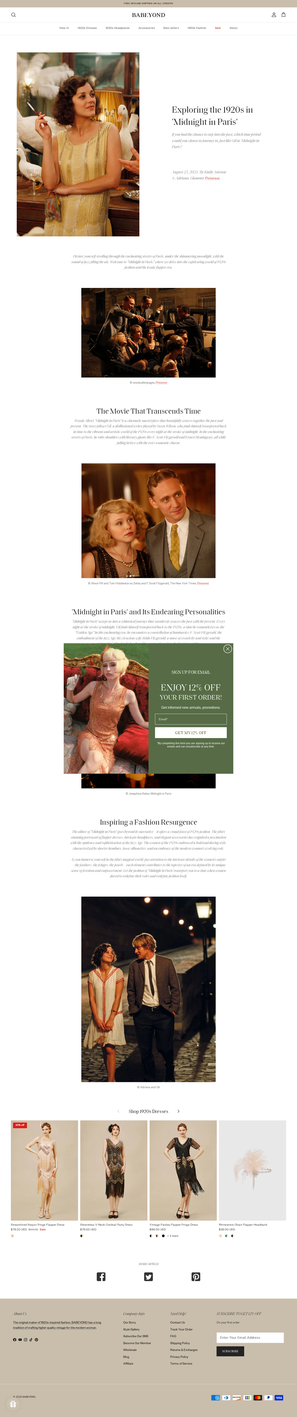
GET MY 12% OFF (191, 732)
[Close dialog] (228, 649)
